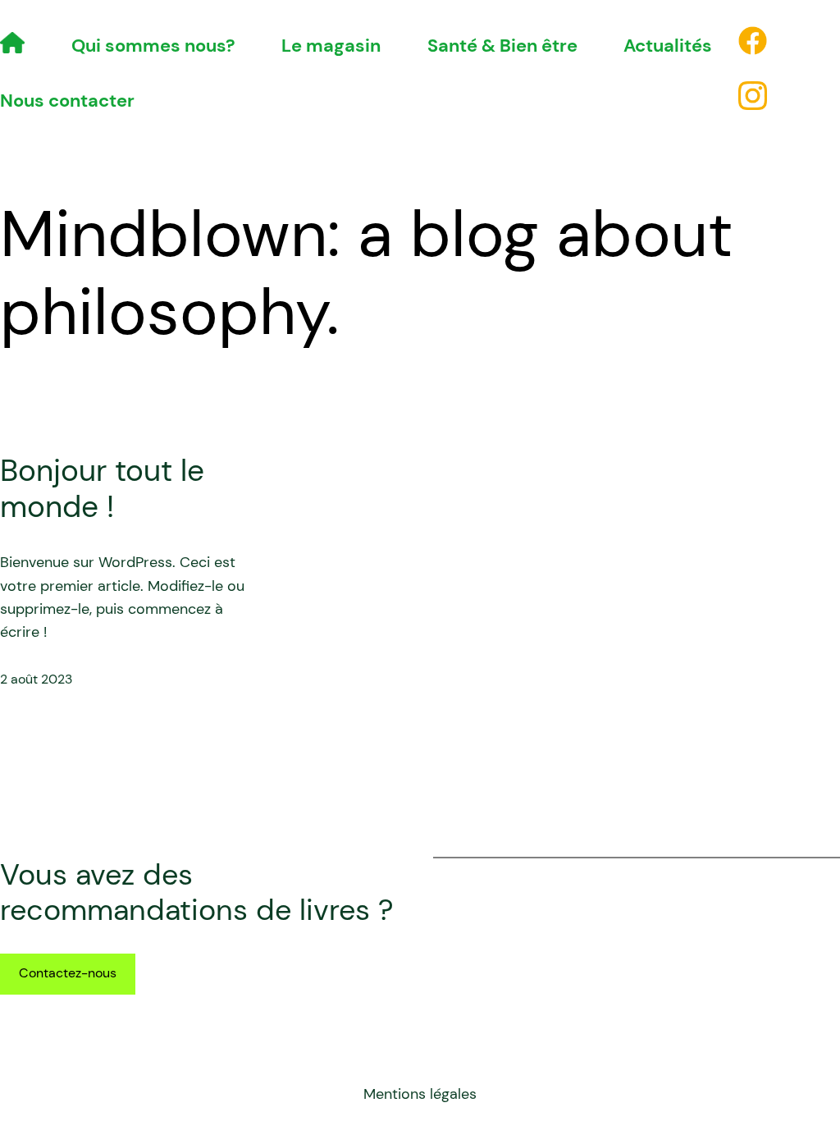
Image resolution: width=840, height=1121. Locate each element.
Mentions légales (420, 1094)
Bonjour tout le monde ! (102, 488)
